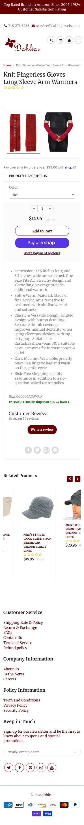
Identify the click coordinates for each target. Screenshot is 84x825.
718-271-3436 (18, 26)
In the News (13, 674)
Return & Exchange (20, 627)
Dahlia (47, 795)
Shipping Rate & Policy (23, 622)
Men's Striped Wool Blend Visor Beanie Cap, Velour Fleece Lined (23, 542)
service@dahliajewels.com (58, 26)
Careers (9, 679)
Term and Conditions (21, 700)
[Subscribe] (75, 752)
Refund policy (15, 648)
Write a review (42, 430)
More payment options (42, 253)
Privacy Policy (15, 705)
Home (7, 65)
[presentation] (70, 479)
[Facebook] (19, 767)
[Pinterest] (30, 767)
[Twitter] (8, 767)
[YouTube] (51, 767)
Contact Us (12, 637)
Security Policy (16, 710)
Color (13, 187)
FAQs (7, 632)
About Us (11, 669)
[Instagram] (41, 767)
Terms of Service (17, 642)
